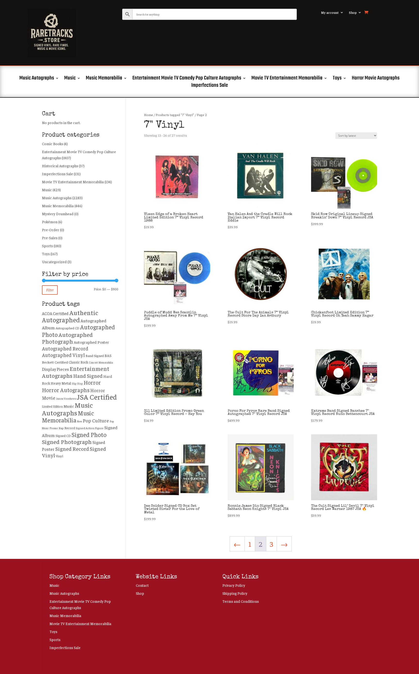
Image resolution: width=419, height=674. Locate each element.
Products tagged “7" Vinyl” (175, 115)
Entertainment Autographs (75, 372)
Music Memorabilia (104, 79)
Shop (353, 13)
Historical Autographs (60, 165)
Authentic (83, 313)
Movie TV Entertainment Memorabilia (286, 79)
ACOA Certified (55, 313)
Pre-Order (50, 229)
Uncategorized (54, 261)
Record (69, 428)
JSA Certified (97, 396)
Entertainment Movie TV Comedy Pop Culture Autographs (186, 79)
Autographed (61, 320)
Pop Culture (96, 420)
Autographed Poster (91, 342)
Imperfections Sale (209, 86)
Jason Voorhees (66, 398)
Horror (92, 382)
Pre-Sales (49, 237)
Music (70, 79)
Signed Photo (89, 434)
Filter (50, 289)
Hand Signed (88, 376)
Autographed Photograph (67, 338)
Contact (142, 585)
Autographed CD (67, 328)
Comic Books (52, 143)
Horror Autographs (65, 389)
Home (148, 115)
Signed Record (72, 448)
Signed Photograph (67, 441)
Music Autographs (36, 79)
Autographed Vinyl (63, 355)
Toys (337, 79)
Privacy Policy (233, 585)
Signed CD (63, 435)
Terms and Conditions (240, 601)
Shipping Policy (234, 593)
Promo (53, 428)
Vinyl (59, 456)
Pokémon (49, 221)
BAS (108, 355)
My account (330, 13)
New (79, 421)
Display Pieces (55, 369)
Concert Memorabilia (101, 362)
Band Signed (95, 355)
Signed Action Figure (90, 428)
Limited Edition (52, 406)
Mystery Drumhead (57, 213)
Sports (47, 245)
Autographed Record (65, 348)
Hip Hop (77, 383)
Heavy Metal (61, 383)
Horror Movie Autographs (376, 79)
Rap (61, 428)
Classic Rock (78, 362)
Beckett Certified (55, 362)
